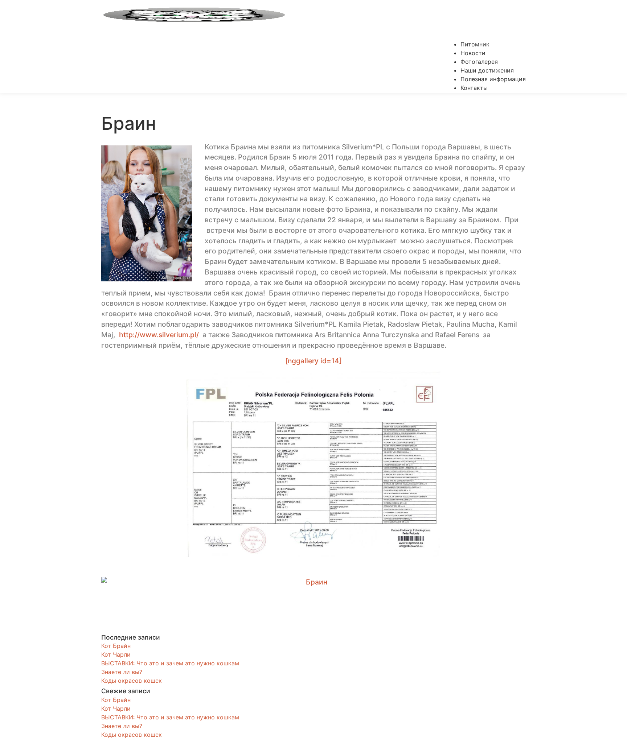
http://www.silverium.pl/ (160, 334)
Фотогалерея (479, 61)
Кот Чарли (116, 654)
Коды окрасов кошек (131, 680)
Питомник (474, 44)
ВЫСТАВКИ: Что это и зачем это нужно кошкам (170, 663)
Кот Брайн (116, 645)
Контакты (474, 87)
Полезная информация (493, 79)
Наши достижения (487, 70)
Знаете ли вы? (121, 671)
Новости (472, 53)
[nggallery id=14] (313, 360)
